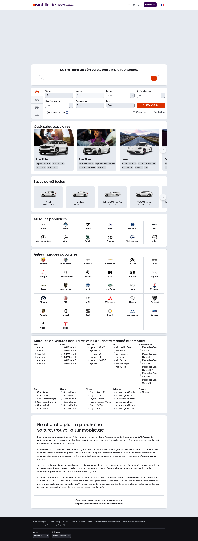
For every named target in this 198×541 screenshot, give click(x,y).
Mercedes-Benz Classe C (149, 362)
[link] (134, 5)
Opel (36, 389)
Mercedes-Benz (145, 344)
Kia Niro (120, 357)
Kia (114, 344)
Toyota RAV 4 (96, 405)
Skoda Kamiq (70, 398)
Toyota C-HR (96, 395)
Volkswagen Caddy (125, 392)
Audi (36, 344)
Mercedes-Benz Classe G (149, 381)
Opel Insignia (43, 405)
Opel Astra (42, 392)
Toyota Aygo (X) (97, 392)
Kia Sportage (122, 363)
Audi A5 (41, 357)
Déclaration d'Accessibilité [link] (133, 522)
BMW (62, 344)
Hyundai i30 (96, 357)
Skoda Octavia (70, 408)
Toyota (89, 389)
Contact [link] (73, 522)
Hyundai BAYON (97, 347)
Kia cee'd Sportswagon (122, 352)
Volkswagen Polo (124, 402)
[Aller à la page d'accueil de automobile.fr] (55, 5)
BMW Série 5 (69, 360)
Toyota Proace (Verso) (100, 402)
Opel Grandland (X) (46, 402)
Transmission (81, 101)
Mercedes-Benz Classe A (149, 349)
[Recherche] (154, 78)
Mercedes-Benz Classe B (149, 355)
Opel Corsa (43, 395)
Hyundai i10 (95, 350)
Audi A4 (41, 354)
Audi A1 (40, 347)
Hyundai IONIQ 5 (98, 360)
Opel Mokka (43, 408)
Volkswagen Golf (124, 395)
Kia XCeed (121, 367)
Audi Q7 (41, 363)
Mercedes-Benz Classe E (149, 375)
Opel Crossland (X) (46, 398)
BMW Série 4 (69, 357)
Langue (36, 532)
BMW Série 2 (69, 350)
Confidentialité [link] (85, 522)
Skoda (63, 389)
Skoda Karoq (69, 402)
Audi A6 (41, 360)
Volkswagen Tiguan (125, 405)
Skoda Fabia (69, 395)
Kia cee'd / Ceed (124, 347)
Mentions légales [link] (40, 522)
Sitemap (146, 392)
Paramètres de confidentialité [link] (107, 522)
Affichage (56, 532)
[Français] (162, 4)
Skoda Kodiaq (70, 405)
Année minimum (144, 91)
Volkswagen (118, 389)
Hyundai (90, 344)
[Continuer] (163, 150)
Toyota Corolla (97, 398)
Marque (48, 91)
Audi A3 (41, 350)
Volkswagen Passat (125, 398)
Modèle (79, 91)
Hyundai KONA (97, 363)
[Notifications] (128, 4)
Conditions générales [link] (59, 522)
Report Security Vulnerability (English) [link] (49, 525)
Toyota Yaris (96, 408)
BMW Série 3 (69, 354)
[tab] (37, 92)
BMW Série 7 (69, 363)
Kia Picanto (121, 360)
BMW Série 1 (69, 347)
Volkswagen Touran (125, 408)
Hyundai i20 (96, 354)
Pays (108, 101)
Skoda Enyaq (70, 392)
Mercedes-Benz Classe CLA (149, 368)
